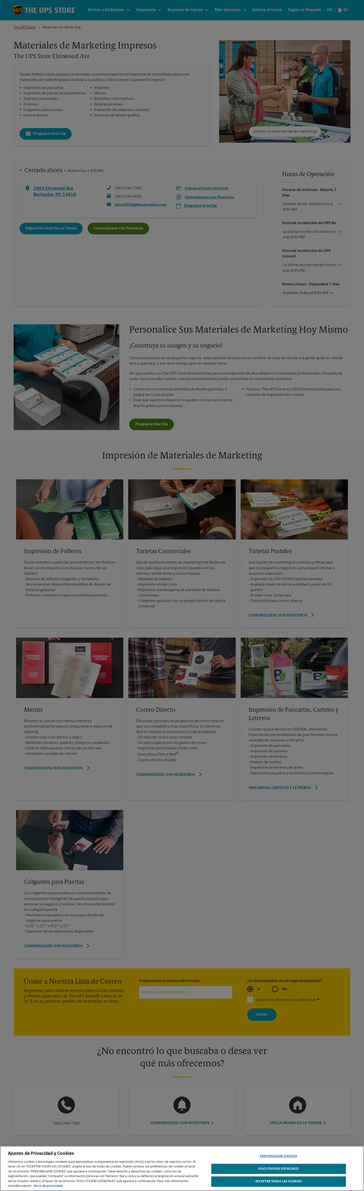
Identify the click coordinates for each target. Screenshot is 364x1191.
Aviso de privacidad (48, 1186)
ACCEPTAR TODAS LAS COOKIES (278, 1181)
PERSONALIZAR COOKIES (278, 1156)
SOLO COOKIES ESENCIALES (278, 1168)
